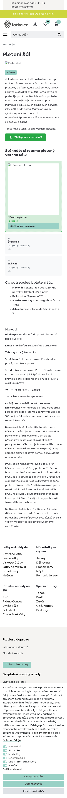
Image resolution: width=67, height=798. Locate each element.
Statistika (14, 750)
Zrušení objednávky (16, 664)
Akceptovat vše (33, 776)
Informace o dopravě (15, 647)
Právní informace (41, 733)
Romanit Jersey (47, 575)
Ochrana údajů (12, 740)
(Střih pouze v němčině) (28, 137)
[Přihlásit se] (34, 24)
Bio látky (42, 610)
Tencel (40, 593)
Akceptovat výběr (33, 791)
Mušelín (8, 575)
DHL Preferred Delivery (22, 762)
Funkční (12, 765)
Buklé (40, 597)
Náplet (41, 571)
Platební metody (13, 653)
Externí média (16, 758)
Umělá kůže (10, 605)
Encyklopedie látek (14, 682)
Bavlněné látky (12, 554)
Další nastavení (12, 769)
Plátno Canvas (12, 601)
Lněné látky (10, 558)
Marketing (14, 754)
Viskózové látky (13, 562)
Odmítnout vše (33, 784)
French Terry (44, 566)
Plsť (5, 597)
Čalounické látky (14, 614)
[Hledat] (59, 34)
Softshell (9, 610)
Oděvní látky (44, 605)
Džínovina (43, 562)
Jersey (41, 558)
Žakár (40, 601)
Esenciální (14, 746)
